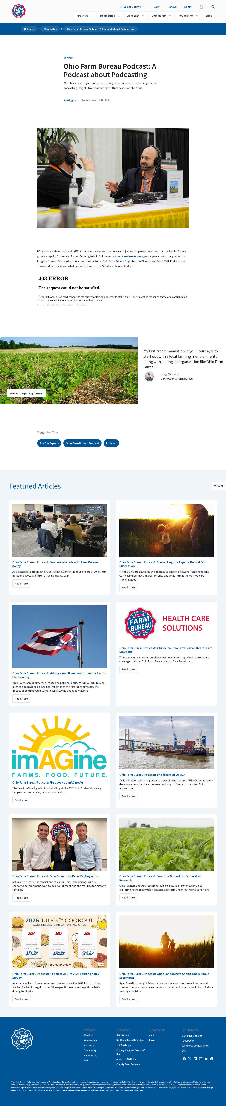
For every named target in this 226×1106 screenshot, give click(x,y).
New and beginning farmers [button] (26, 393)
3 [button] (16, 407)
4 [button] (19, 407)
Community (159, 15)
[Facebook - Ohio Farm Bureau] (184, 1058)
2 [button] (12, 407)
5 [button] (23, 407)
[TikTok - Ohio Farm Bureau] (211, 1058)
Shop (209, 15)
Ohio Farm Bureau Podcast (48, 305)
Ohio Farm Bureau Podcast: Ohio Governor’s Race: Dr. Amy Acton (55, 876)
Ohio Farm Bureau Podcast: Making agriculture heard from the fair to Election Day (59, 675)
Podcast (111, 443)
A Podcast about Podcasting (74, 305)
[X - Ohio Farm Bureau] (189, 1058)
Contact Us (122, 1034)
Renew (172, 6)
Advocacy (133, 15)
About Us (82, 15)
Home (30, 29)
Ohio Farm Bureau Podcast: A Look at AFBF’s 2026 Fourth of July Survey (55, 976)
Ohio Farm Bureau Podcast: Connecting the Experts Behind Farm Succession (163, 564)
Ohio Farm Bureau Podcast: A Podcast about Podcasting (100, 29)
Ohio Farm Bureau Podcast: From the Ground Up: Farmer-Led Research (160, 878)
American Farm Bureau (129, 256)
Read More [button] (21, 583)
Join (156, 6)
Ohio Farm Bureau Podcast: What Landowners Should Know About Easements (164, 976)
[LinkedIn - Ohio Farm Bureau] (195, 1058)
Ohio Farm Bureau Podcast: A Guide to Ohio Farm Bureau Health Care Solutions (165, 650)
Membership (107, 15)
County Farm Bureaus (128, 1064)
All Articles (50, 29)
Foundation (186, 15)
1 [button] (9, 407)
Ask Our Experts (49, 443)
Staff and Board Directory (130, 1040)
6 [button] (26, 407)
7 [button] (30, 407)
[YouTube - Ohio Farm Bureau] (206, 1058)
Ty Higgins (70, 100)
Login (187, 6)
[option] (113, 370)
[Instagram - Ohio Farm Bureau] (200, 1058)
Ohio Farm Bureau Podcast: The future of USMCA (152, 775)
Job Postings (123, 1045)
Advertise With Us (126, 1059)
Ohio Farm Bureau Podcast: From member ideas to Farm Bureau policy (55, 564)
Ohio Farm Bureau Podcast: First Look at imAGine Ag (47, 782)
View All (219, 486)
